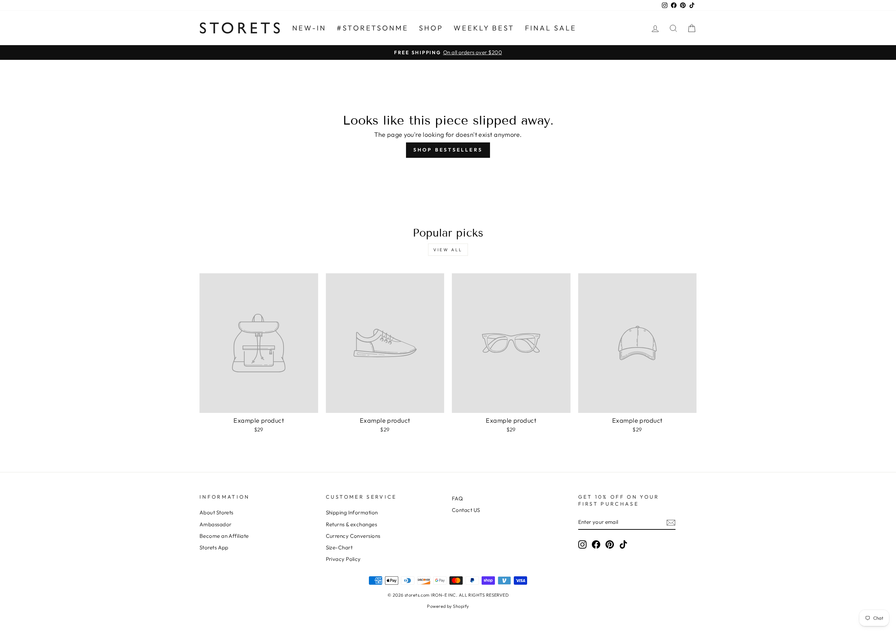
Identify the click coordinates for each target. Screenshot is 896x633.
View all (448, 249)
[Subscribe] (671, 522)
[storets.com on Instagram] (582, 544)
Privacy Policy (343, 559)
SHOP (431, 27)
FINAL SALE (550, 27)
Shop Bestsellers (448, 150)
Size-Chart (339, 547)
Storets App (214, 547)
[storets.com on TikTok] (623, 544)
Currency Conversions (353, 536)
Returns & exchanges (351, 524)
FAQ (457, 498)
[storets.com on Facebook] (596, 544)
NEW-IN (309, 27)
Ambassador (216, 524)
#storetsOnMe (372, 27)
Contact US (466, 510)
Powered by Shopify (448, 606)
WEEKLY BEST (484, 27)
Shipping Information (352, 512)
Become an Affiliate (224, 536)
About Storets (216, 512)
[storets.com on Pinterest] (610, 544)
